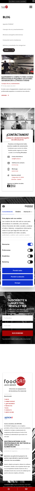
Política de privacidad (15, 487)
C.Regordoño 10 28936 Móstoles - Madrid (17, 178)
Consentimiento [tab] (7, 211)
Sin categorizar (21, 45)
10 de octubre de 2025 (9, 86)
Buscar (12, 50)
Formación (6, 40)
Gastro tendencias (15, 40)
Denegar (17, 283)
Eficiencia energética (9, 35)
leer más (4, 95)
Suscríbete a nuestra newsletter (17, 1)
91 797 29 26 (15, 165)
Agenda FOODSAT (8, 24)
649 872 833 (15, 171)
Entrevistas (19, 35)
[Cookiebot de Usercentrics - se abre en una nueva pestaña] (25, 206)
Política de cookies (27, 487)
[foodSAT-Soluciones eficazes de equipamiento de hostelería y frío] (5, 7)
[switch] (30, 250)
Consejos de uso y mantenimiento (13, 29)
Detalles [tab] (18, 211)
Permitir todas (17, 270)
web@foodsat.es (16, 159)
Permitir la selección (17, 277)
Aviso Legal (6, 487)
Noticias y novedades (9, 45)
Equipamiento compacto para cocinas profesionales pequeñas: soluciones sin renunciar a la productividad (17, 79)
